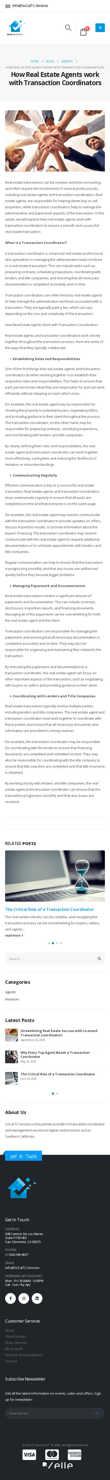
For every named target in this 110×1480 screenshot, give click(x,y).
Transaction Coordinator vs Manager (50, 1030)
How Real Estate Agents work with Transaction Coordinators (58, 1052)
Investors (12, 998)
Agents (10, 991)
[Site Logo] (15, 27)
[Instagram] (23, 1296)
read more (13, 934)
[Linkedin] (37, 1296)
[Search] (99, 958)
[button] (68, 28)
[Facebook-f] (10, 1296)
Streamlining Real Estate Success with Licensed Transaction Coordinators (51, 912)
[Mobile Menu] (100, 27)
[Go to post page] (55, 876)
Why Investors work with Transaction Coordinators (61, 1072)
